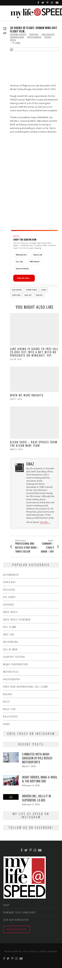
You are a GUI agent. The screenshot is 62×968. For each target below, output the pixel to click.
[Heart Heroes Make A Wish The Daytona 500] (11, 780)
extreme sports (31, 289)
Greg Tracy (10, 612)
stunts (43, 289)
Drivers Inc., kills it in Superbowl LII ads (36, 798)
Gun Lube (19, 262)
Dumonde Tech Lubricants (19, 912)
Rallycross (10, 716)
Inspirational (17, 37)
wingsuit (39, 295)
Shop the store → (24, 278)
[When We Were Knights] (34, 379)
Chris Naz (9, 582)
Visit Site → (45, 522)
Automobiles (11, 574)
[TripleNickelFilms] (57, 3)
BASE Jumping (17, 289)
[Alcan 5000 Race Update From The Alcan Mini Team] (34, 422)
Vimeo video (16, 295)
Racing (7, 694)
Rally (6, 701)
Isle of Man (10, 649)
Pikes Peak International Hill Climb (25, 686)
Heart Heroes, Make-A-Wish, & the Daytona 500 (40, 779)
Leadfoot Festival (14, 656)
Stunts (47, 37)
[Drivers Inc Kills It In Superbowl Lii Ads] (11, 797)
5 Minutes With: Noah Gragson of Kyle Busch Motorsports (37, 758)
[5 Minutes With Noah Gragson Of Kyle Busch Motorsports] (11, 757)
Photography (34, 37)
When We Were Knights (26, 395)
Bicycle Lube (37, 255)
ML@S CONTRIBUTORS (15, 664)
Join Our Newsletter (16, 919)
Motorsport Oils (21, 255)
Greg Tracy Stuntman (17, 619)
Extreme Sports (18, 34)
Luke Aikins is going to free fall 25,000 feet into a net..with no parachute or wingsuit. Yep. (34, 352)
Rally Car (9, 709)
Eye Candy (9, 597)
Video (13, 40)
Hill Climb (9, 627)
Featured (34, 34)
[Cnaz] (18, 466)
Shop (6, 905)
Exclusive (9, 589)
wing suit (28, 295)
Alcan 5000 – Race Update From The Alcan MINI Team (33, 443)
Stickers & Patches (22, 269)
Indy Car (8, 634)
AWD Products (34, 262)
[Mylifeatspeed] (38, 3)
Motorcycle (11, 671)
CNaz (17, 43)
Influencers (48, 34)
